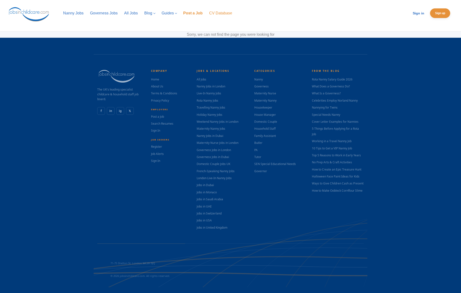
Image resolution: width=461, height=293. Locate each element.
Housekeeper (263, 107)
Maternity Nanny (265, 100)
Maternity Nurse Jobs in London (217, 143)
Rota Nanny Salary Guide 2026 (332, 79)
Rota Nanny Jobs (207, 100)
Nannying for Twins (325, 107)
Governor (260, 171)
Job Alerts (157, 154)
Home (155, 79)
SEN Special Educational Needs (275, 164)
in (110, 111)
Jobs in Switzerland (209, 213)
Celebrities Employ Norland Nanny (335, 100)
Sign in (418, 13)
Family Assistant (265, 136)
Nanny (258, 79)
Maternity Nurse (265, 93)
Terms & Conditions (164, 93)
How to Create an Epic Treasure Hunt (336, 169)
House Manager (265, 115)
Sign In (155, 130)
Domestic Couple (265, 122)
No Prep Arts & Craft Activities (332, 162)
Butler (258, 143)
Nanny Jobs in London (211, 86)
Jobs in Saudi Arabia (210, 199)
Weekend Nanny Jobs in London (217, 122)
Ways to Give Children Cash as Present (338, 183)
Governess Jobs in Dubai (213, 157)
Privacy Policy (160, 100)
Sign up (440, 13)
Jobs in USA (204, 220)
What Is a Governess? (326, 93)
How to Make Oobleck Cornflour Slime (337, 191)
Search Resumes (162, 124)
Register (156, 147)
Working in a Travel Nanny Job (332, 141)
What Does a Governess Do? (331, 86)
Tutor (257, 157)
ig (120, 111)
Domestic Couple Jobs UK (213, 164)
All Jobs (201, 79)
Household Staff (265, 129)
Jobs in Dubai (205, 185)
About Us (157, 86)
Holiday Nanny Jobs (209, 115)
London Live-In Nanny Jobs (214, 178)
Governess (261, 86)
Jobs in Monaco (207, 192)
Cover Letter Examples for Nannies (335, 122)
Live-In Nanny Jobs (209, 93)
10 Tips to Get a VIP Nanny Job (332, 148)
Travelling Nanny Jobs (211, 107)
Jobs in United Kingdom (212, 228)
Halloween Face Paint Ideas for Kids (335, 176)
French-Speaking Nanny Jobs (216, 171)
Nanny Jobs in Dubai (210, 136)
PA (256, 150)
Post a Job (157, 117)
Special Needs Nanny (326, 115)
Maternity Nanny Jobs (211, 129)
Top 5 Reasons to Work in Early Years (336, 155)
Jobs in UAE (204, 206)
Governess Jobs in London (214, 150)
